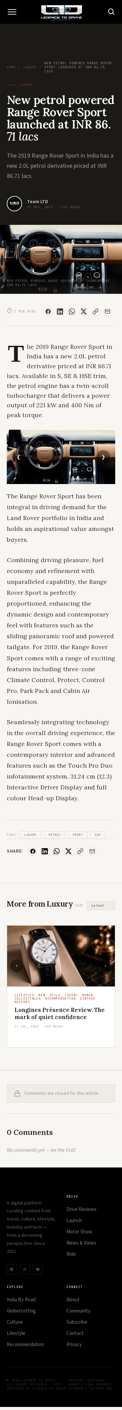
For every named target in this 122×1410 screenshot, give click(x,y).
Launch (74, 1220)
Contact (75, 1333)
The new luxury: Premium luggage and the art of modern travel (58, 1017)
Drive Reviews (81, 1209)
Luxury (30, 67)
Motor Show (79, 1231)
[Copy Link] (96, 311)
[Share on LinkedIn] (60, 311)
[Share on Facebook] (48, 311)
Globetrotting (21, 1311)
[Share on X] (84, 311)
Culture (15, 1322)
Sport (78, 835)
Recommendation (25, 1344)
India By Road (21, 1299)
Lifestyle (16, 1333)
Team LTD (37, 201)
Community (78, 1311)
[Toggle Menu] (12, 12)
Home (11, 67)
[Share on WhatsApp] (72, 311)
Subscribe (76, 1322)
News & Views (81, 1243)
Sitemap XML (101, 1389)
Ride (71, 1254)
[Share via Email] (107, 311)
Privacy (74, 1344)
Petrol (54, 835)
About (73, 1299)
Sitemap (75, 1389)
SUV (98, 835)
